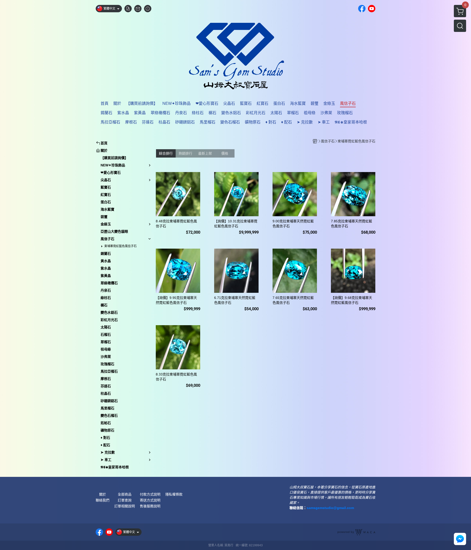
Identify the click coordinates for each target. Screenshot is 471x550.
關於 (102, 494)
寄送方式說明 (150, 500)
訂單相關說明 (124, 506)
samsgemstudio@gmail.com (330, 508)
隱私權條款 (174, 494)
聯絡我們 (102, 500)
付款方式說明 (150, 494)
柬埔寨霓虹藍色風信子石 (120, 246)
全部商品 (124, 494)
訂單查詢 (124, 500)
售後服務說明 (150, 506)
